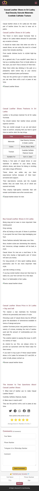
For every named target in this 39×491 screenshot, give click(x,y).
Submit (19, 484)
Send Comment (19, 469)
